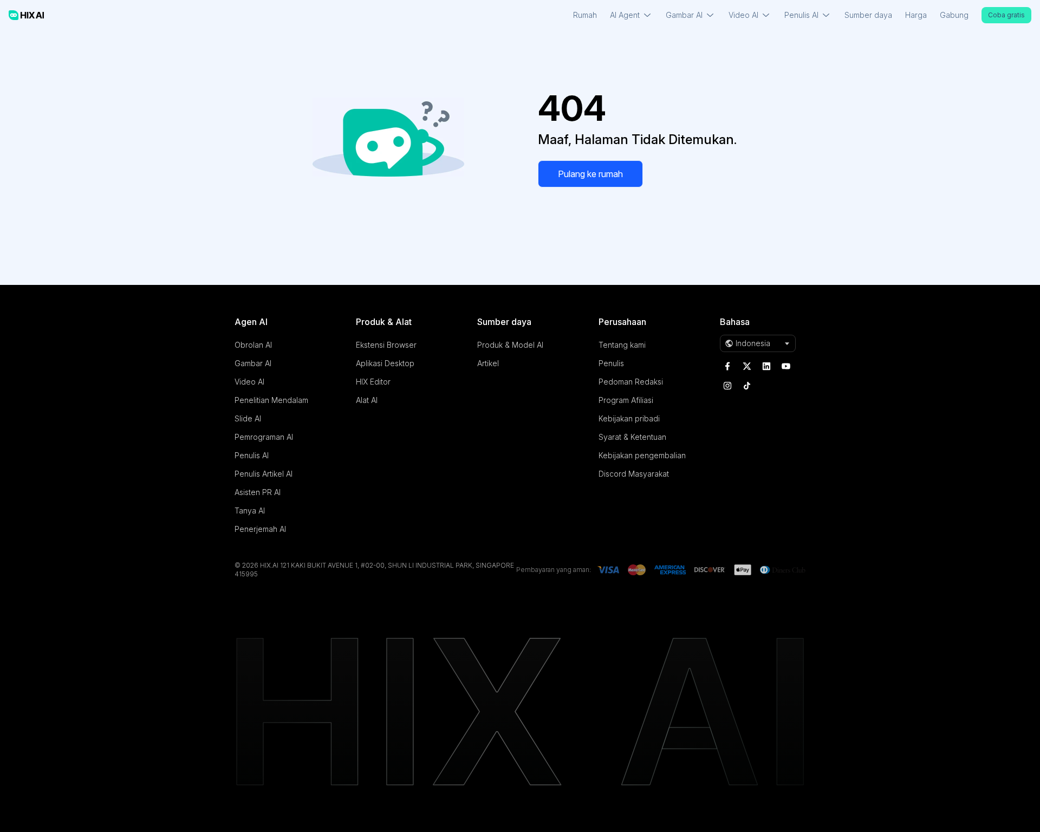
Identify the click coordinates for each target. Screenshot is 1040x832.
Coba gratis (1006, 15)
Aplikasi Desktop (385, 363)
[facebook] (727, 366)
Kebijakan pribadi (629, 418)
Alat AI (367, 400)
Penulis (611, 363)
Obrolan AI (253, 344)
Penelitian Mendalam (271, 400)
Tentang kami (622, 344)
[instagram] (727, 386)
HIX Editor (373, 381)
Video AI (249, 381)
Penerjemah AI (260, 529)
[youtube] (786, 366)
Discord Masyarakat (634, 473)
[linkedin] (766, 366)
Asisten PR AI (258, 492)
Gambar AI (253, 363)
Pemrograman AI (264, 436)
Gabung (954, 15)
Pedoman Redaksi (631, 381)
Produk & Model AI (510, 344)
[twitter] (747, 366)
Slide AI (248, 418)
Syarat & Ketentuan (632, 436)
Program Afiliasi (626, 400)
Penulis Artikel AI (263, 473)
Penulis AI (252, 455)
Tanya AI (250, 510)
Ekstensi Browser (386, 344)
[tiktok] (747, 386)
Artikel (488, 363)
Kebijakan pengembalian (642, 455)
